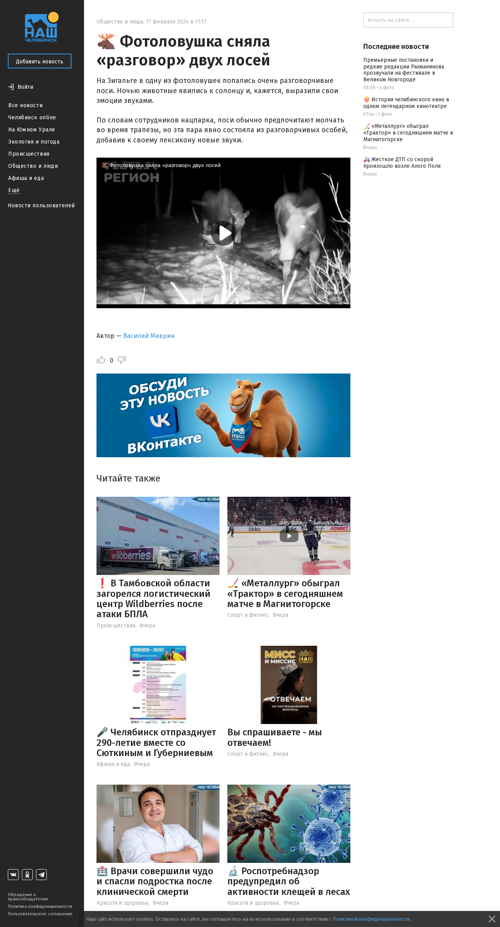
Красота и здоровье (122, 903)
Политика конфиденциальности (40, 906)
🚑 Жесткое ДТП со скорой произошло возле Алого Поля (402, 162)
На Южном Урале (31, 129)
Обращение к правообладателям (28, 897)
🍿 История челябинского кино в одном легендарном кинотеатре (406, 103)
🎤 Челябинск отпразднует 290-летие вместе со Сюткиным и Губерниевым (156, 742)
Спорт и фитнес (247, 615)
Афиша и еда (26, 178)
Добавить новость (39, 61)
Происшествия (29, 154)
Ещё (14, 190)
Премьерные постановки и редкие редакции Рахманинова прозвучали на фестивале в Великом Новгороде (403, 70)
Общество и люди (33, 166)
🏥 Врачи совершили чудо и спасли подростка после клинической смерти (154, 881)
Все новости (25, 105)
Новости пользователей (41, 205)
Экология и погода (34, 141)
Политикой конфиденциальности (371, 919)
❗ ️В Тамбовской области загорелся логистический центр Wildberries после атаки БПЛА (153, 599)
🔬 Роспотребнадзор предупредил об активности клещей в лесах (288, 881)
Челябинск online (32, 117)
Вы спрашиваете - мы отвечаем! (274, 737)
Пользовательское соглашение (40, 914)
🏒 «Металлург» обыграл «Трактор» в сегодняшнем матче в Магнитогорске (285, 593)
